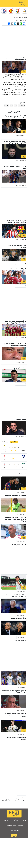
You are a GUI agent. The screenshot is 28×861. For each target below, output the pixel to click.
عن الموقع (20, 825)
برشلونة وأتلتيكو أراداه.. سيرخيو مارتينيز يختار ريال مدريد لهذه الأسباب (15, 595)
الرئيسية (25, 17)
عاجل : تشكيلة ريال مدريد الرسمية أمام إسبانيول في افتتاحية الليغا (15, 344)
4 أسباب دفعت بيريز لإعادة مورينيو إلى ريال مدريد (14, 800)
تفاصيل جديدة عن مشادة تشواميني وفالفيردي (16, 246)
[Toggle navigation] (2, 3)
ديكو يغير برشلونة (21, 419)
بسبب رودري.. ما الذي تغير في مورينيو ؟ (15, 495)
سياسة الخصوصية (11, 825)
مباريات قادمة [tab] (5, 441)
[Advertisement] (14, 41)
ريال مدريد (16, 17)
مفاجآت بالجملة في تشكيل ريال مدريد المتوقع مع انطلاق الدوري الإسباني (15, 322)
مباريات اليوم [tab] (14, 441)
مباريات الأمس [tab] (23, 441)
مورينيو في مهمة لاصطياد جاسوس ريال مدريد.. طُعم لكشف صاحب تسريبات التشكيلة (15, 715)
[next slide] (2, 11)
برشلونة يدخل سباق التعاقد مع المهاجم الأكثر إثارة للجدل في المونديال (15, 142)
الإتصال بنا (6, 820)
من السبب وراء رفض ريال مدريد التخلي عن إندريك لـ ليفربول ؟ (14, 691)
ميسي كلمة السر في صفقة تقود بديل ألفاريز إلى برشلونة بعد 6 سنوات (15, 221)
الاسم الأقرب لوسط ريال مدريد (18, 268)
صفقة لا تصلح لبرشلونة (19, 368)
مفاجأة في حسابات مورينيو (18, 618)
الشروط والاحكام (15, 830)
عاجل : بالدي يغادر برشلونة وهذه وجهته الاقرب (15, 167)
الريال (16, 105)
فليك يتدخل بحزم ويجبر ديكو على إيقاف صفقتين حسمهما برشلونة (15, 116)
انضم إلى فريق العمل (15, 820)
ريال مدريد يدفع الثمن (20, 640)
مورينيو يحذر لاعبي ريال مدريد (18, 544)
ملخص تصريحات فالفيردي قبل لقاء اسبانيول (16, 738)
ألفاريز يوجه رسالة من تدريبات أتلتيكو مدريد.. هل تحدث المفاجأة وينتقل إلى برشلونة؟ (15, 519)
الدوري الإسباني (22, 105)
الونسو (11, 105)
